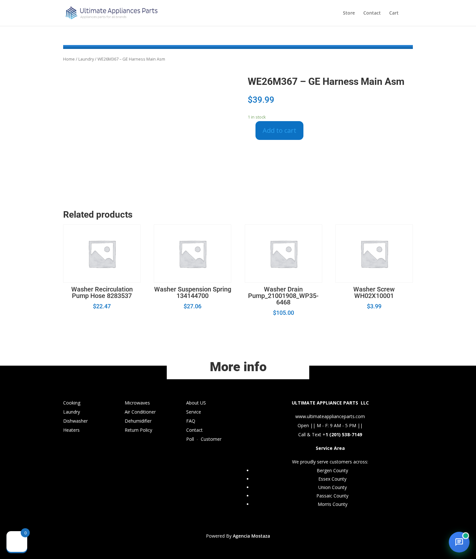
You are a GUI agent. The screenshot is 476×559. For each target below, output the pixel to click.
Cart (394, 13)
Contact (372, 13)
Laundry (86, 59)
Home (69, 59)
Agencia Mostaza (251, 536)
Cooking (71, 403)
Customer (211, 439)
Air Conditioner (140, 412)
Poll (190, 439)
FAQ (190, 421)
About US (196, 403)
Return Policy (138, 430)
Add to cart (279, 130)
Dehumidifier (138, 421)
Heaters (71, 430)
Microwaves (137, 403)
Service (193, 412)
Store (349, 13)
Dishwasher (75, 421)
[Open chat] (459, 542)
